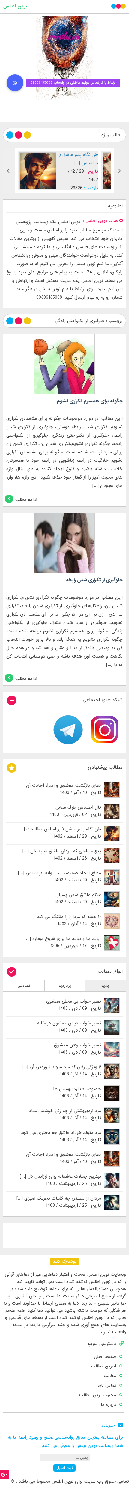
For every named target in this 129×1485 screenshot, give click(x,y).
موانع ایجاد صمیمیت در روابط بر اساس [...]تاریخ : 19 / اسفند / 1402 (59, 876)
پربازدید (64, 986)
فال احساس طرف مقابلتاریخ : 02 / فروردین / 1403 (75, 811)
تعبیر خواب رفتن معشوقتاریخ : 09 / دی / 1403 (77, 1049)
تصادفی (24, 986)
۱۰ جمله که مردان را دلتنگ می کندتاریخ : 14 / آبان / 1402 (69, 920)
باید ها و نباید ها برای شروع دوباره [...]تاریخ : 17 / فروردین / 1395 (63, 942)
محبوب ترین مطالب (97, 1395)
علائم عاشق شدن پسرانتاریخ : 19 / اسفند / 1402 (77, 898)
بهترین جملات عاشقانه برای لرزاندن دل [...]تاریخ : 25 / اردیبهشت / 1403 (60, 1180)
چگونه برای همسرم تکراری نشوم (90, 401)
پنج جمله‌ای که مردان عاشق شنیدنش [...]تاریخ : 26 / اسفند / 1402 (61, 855)
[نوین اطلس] (64, 58)
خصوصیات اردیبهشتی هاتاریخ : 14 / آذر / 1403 (77, 1092)
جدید (105, 986)
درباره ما (108, 1404)
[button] (15, 82)
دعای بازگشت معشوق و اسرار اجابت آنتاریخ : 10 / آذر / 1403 (63, 789)
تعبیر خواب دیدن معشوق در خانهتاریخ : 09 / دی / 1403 (69, 1027)
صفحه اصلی (105, 1356)
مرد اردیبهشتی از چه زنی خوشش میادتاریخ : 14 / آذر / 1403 (65, 1114)
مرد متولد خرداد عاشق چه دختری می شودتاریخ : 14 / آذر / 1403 (61, 1136)
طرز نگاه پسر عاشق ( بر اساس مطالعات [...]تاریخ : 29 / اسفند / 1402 (60, 833)
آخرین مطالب (103, 1366)
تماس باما (107, 1385)
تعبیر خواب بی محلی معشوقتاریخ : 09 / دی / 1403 (73, 1005)
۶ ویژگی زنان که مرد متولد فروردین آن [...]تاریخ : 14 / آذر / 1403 (61, 1070)
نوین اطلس (15, 6)
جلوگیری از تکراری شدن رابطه (94, 580)
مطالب (110, 1376)
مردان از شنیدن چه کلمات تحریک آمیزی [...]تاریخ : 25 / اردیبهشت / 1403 (58, 1202)
